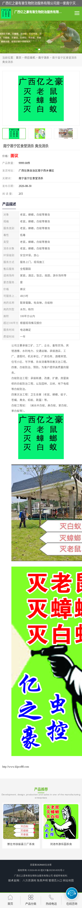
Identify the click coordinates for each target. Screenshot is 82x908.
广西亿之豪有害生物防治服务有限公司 (33, 875)
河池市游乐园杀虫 (61, 844)
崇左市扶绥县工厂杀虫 (21, 844)
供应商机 (29, 57)
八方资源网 (29, 880)
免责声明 (42, 880)
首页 (18, 57)
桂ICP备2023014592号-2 (52, 870)
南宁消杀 (43, 57)
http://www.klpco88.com (15, 766)
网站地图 (68, 880)
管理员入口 (55, 880)
